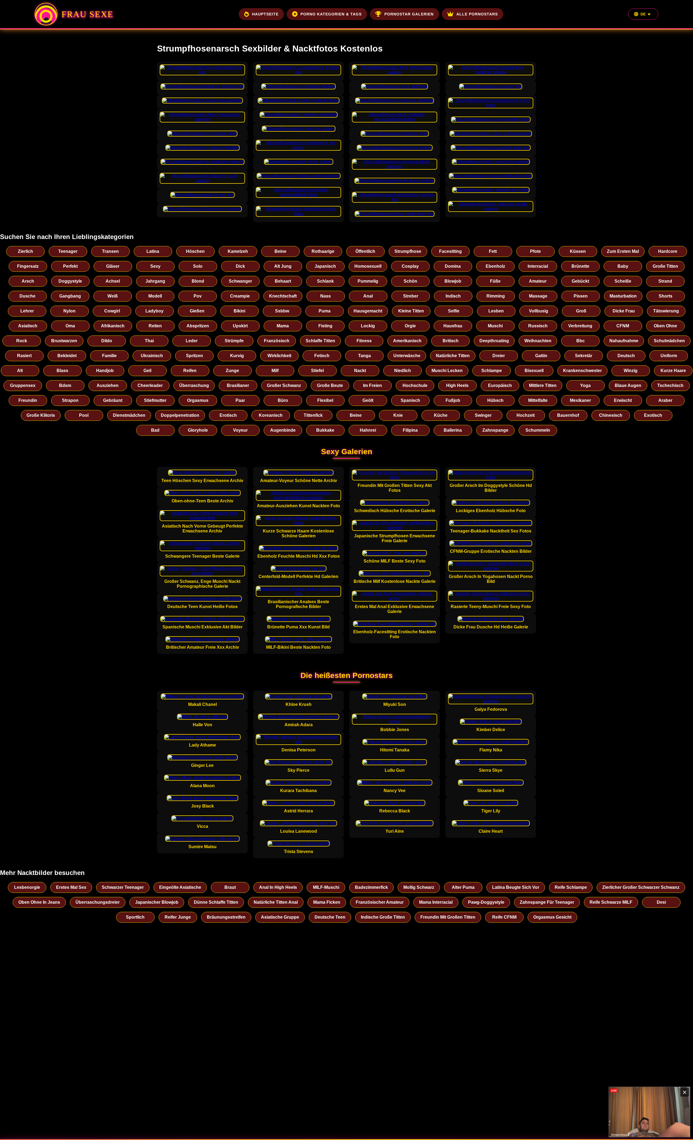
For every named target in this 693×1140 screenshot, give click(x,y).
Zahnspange (495, 430)
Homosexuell (367, 266)
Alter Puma (463, 887)
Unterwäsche (406, 355)
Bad (155, 430)
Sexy (155, 266)
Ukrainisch (152, 355)
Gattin (541, 355)
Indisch (453, 296)
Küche (440, 415)
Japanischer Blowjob (156, 902)
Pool (84, 415)
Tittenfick (313, 415)
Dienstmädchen (129, 415)
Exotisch (653, 415)
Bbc (580, 340)
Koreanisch (271, 415)
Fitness (364, 340)
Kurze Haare (673, 370)
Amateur (538, 281)
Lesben (496, 311)
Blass (62, 370)
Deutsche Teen (330, 917)
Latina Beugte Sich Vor (515, 887)
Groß (581, 311)
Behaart (283, 281)
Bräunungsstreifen (226, 917)
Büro (283, 400)
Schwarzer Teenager (123, 887)
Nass (325, 296)
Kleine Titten (411, 311)
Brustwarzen (64, 340)
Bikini (239, 311)
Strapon (70, 400)
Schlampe (491, 370)
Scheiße (622, 281)
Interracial (538, 266)
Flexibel (325, 400)
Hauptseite (265, 14)
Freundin (27, 400)
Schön (410, 281)
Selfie (453, 311)
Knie (398, 415)
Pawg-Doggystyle (486, 902)
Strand (665, 281)
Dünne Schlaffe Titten (216, 902)
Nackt (360, 370)
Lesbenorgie (27, 887)
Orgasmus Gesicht (552, 917)
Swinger (483, 415)
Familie (109, 355)
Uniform (669, 355)
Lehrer (27, 311)
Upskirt (240, 326)
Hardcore (667, 251)
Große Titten (665, 266)
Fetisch (321, 355)
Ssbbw (282, 311)
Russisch (538, 326)
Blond (198, 281)
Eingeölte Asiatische (180, 887)
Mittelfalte (538, 400)
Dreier (498, 355)
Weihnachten (537, 340)
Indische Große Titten (383, 917)
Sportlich (135, 917)
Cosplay (410, 266)
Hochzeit (526, 415)
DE (643, 14)
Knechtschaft (283, 296)
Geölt (367, 400)
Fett (493, 251)
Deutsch (626, 355)
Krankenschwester (582, 370)
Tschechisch (670, 385)
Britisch (451, 340)
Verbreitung (580, 326)
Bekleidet (67, 355)
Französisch (276, 340)
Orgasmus (197, 400)
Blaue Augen (628, 385)
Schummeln (537, 430)
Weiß (112, 296)
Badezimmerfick (371, 887)
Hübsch (495, 400)
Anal (368, 296)
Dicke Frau (624, 311)
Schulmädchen (669, 340)
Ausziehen (108, 385)
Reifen (190, 370)
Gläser (112, 266)
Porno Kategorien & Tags (331, 14)
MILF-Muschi (326, 887)
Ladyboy (154, 311)
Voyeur (240, 430)
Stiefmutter (155, 400)
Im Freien (372, 385)
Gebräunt (112, 400)
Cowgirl (112, 311)
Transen (110, 251)
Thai (149, 340)
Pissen (581, 296)
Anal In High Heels (278, 887)
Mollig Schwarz (418, 887)
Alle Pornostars (477, 14)
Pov (198, 296)
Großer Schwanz (284, 385)
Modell (155, 296)
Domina (453, 266)
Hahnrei (368, 430)
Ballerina (453, 430)
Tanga (364, 355)
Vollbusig (538, 311)
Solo (197, 266)
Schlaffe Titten (320, 340)
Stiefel (317, 370)
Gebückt (580, 281)
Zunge (232, 370)
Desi (661, 902)
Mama (283, 326)
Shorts (665, 296)
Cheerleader (150, 385)
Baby (622, 266)
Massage (538, 296)
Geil (147, 370)
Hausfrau (452, 326)
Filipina (410, 430)
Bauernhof (568, 415)
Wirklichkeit (279, 355)
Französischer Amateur (380, 902)
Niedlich (402, 370)
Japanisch (325, 266)
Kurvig (237, 355)
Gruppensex (22, 385)
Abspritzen (198, 326)
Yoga (585, 385)
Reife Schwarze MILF (611, 902)
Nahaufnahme (623, 340)
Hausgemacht (368, 311)
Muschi (495, 326)
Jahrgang (155, 281)
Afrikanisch (113, 326)
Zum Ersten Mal (623, 251)
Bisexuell (534, 370)
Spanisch (410, 400)
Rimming (495, 296)
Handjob (105, 370)
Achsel (113, 281)
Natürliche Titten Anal (276, 902)
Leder (192, 340)
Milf (275, 370)
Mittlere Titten (543, 385)
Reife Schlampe (571, 887)
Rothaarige (323, 251)
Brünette (580, 266)
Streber (410, 296)
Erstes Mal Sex (71, 887)
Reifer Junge (178, 917)
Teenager (67, 251)
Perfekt (70, 266)
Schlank (325, 281)
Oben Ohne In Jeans (39, 902)
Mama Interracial (436, 902)
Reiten (155, 326)
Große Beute (330, 385)
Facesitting (450, 251)
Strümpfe (234, 340)
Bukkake (325, 430)
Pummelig (368, 281)
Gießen (197, 311)
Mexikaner (580, 400)
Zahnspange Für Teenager (547, 902)
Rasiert (24, 355)
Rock (21, 340)
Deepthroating (494, 340)
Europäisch (500, 385)
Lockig (368, 326)
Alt (20, 370)
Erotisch (228, 415)
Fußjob (453, 400)
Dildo (106, 340)
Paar (240, 400)
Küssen (578, 251)
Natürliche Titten (453, 355)
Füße (495, 281)
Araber (665, 400)
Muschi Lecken (447, 370)
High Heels (457, 385)
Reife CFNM (504, 917)
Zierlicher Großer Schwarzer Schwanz (640, 887)
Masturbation (623, 296)
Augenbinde (283, 430)
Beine (280, 251)
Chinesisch (610, 415)
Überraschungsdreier (98, 902)
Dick (240, 266)
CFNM (622, 326)
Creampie (240, 296)
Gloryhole (198, 430)
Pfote (535, 251)
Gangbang (70, 296)
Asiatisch (27, 326)
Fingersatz (28, 266)
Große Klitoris (41, 415)
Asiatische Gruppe (280, 917)
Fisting (325, 326)
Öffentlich (365, 251)
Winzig (631, 370)
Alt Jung (283, 266)
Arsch (28, 281)
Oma (70, 326)
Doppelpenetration (180, 415)
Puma (325, 311)
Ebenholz (495, 266)
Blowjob (452, 281)
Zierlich (25, 251)
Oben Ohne (665, 326)
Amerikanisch (407, 340)
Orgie (410, 326)
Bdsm (65, 385)
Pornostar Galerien (409, 14)
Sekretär (583, 355)
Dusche (27, 296)
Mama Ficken (326, 902)
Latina (152, 251)
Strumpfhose (407, 251)
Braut (230, 887)
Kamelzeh (238, 251)
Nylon (69, 311)
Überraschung (194, 385)
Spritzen (194, 355)
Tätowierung (666, 311)
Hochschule (415, 385)
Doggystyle (70, 281)
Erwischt (623, 400)
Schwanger (240, 281)
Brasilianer (238, 385)
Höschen (195, 251)
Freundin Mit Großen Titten (447, 917)
